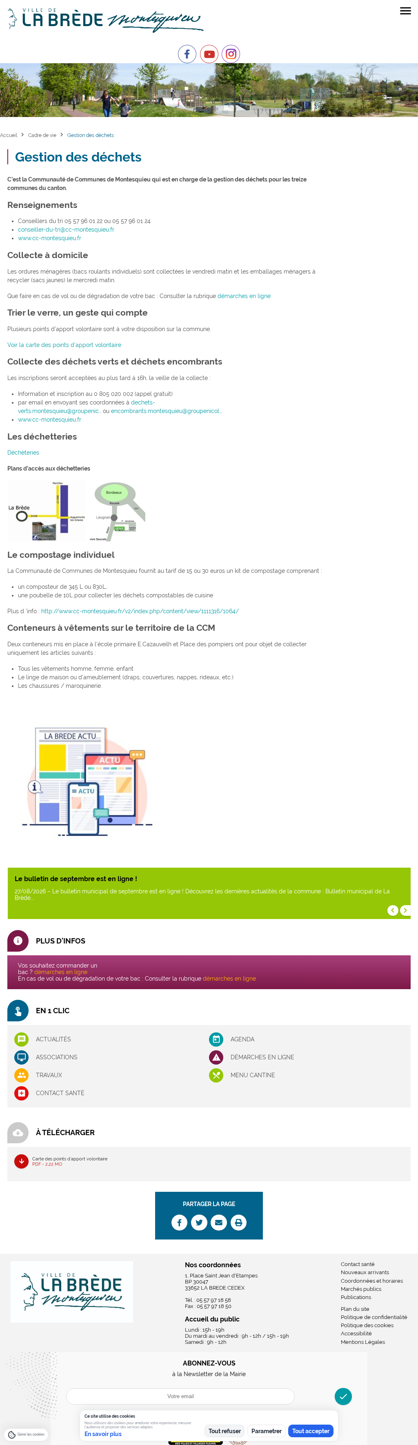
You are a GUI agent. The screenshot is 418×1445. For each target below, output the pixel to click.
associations (57, 1057)
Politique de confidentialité (374, 1317)
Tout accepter (310, 1431)
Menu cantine (253, 1075)
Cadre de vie (42, 135)
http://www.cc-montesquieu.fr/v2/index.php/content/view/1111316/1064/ (140, 611)
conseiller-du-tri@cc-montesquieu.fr (66, 229)
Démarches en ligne (262, 1057)
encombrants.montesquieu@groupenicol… (166, 411)
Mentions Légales (363, 1342)
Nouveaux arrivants (365, 1272)
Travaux (49, 1075)
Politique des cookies (367, 1325)
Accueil (8, 135)
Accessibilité (356, 1333)
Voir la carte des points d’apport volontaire (64, 345)
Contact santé (60, 1093)
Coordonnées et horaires (372, 1281)
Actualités (53, 1039)
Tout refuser (225, 1431)
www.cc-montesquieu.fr (49, 238)
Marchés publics (361, 1289)
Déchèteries (23, 452)
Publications (356, 1297)
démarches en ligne (244, 296)
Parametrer (266, 1431)
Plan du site (355, 1309)
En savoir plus (103, 1434)
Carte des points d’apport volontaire (69, 1161)
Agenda (242, 1039)
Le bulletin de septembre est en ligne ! (76, 879)
